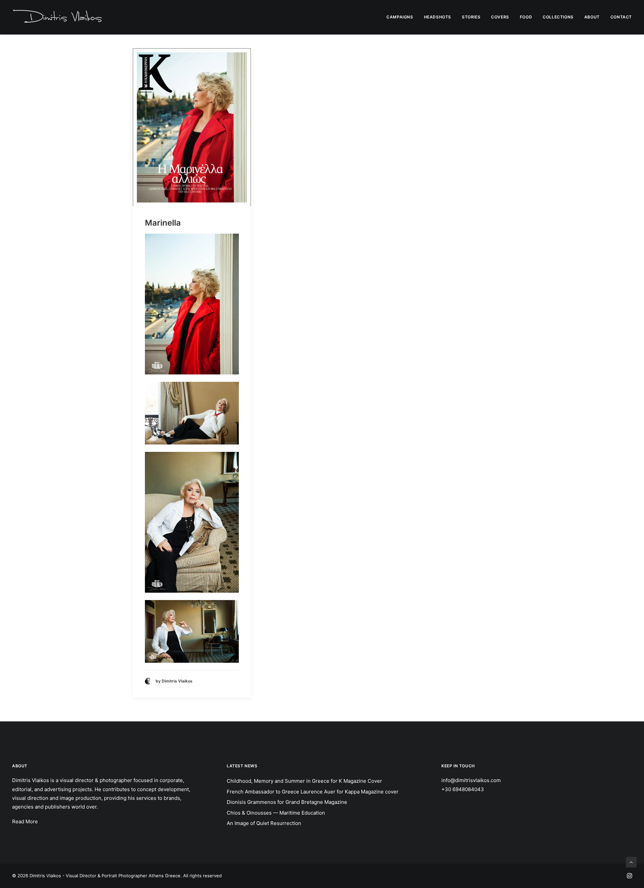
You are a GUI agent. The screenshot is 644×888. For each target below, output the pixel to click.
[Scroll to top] (631, 862)
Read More (25, 821)
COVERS (500, 16)
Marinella (163, 223)
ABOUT (592, 16)
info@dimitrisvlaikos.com (471, 780)
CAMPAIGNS (399, 16)
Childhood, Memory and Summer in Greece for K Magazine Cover (304, 781)
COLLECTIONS (558, 16)
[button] (192, 127)
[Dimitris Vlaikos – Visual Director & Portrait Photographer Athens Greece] (58, 17)
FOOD (526, 16)
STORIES (471, 16)
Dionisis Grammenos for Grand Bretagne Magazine (287, 802)
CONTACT (621, 16)
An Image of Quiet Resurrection (264, 823)
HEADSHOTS (437, 16)
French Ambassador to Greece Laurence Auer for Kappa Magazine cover (312, 791)
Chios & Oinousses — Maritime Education (276, 813)
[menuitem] (402, 17)
